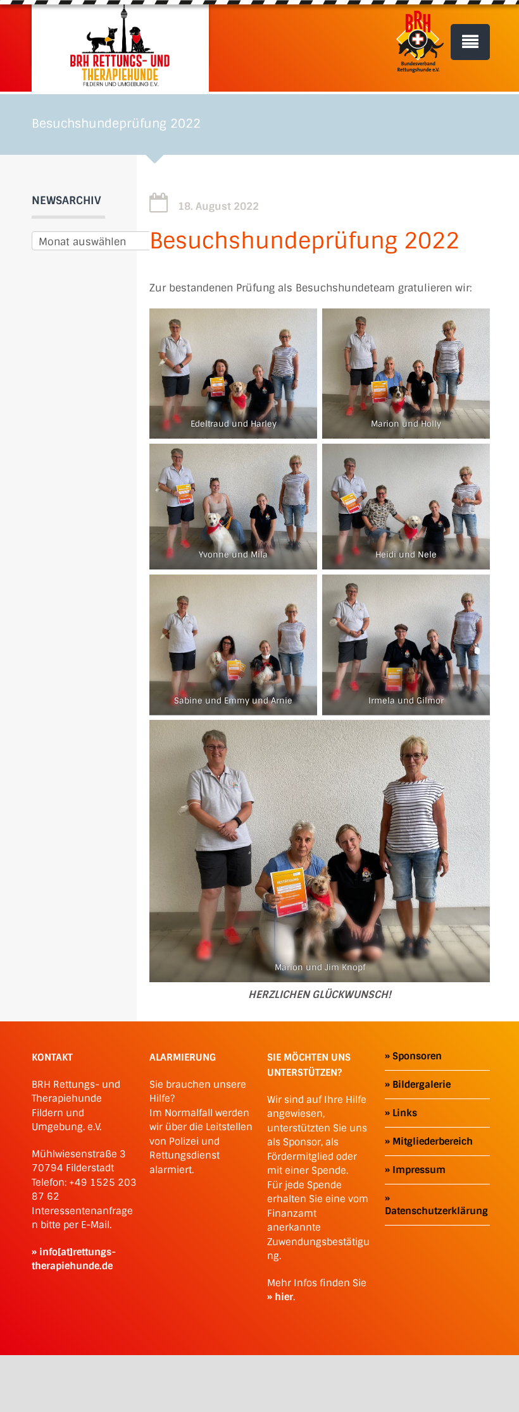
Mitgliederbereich (432, 1141)
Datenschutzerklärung (436, 1211)
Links (404, 1113)
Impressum (419, 1170)
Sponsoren (417, 1056)
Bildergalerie (421, 1084)
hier (284, 1297)
